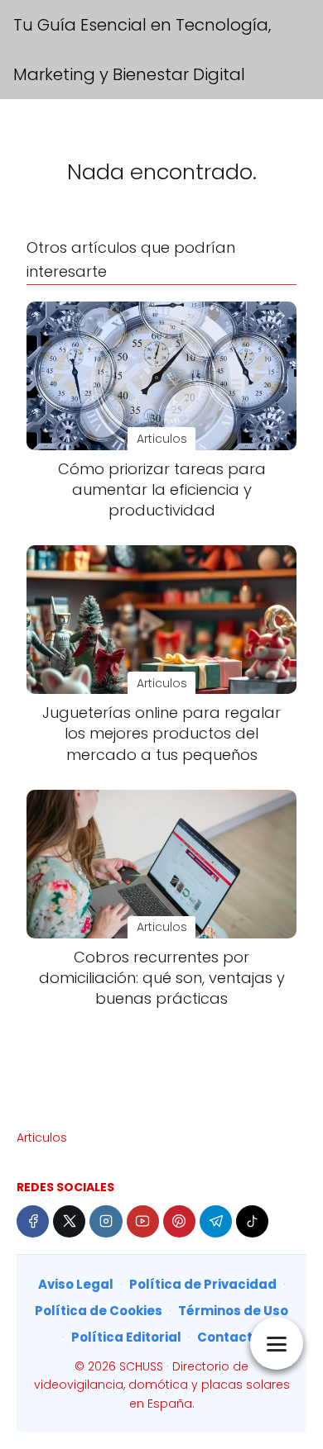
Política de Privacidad (203, 1284)
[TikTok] (252, 1221)
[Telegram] (216, 1221)
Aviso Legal (75, 1284)
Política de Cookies (98, 1310)
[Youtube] (143, 1221)
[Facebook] (33, 1221)
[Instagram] (105, 1221)
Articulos (42, 1137)
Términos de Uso (233, 1310)
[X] (69, 1221)
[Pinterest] (179, 1221)
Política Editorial (126, 1337)
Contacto (229, 1337)
